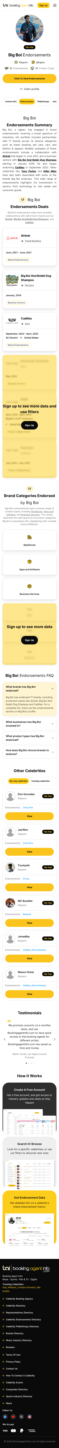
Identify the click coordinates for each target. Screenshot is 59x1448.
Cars (27, 323)
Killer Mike (49, 171)
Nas (5, 1287)
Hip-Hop (30, 47)
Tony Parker (28, 171)
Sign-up (29, 425)
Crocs (26, 878)
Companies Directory (17, 1389)
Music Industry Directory (19, 1340)
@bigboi (40, 62)
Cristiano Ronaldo (27, 1287)
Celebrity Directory (15, 1305)
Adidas (27, 949)
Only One (28, 807)
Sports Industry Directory (19, 1396)
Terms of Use (13, 1354)
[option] (29, 1039)
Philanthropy (43, 101)
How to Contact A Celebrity (20, 1375)
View (29, 816)
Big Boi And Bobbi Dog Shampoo (37, 159)
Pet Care (29, 285)
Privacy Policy (13, 1361)
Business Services (30, 514)
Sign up (43, 5)
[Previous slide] (4, 1039)
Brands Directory (14, 1333)
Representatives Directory (19, 1312)
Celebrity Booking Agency (19, 1298)
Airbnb (6, 156)
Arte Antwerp (39, 949)
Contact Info (11, 101)
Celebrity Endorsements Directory (23, 1319)
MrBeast (12, 1287)
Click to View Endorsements (29, 78)
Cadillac (20, 167)
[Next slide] (54, 1039)
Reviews (10, 1347)
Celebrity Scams (14, 1382)
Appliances (36, 511)
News (9, 1403)
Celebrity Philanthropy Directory (22, 1326)
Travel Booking (33, 240)
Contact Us (12, 1368)
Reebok (27, 914)
